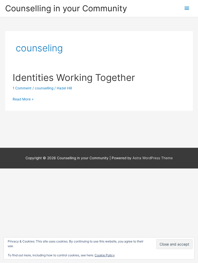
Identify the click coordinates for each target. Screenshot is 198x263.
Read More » (23, 99)
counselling (44, 88)
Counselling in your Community (66, 8)
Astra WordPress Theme (153, 158)
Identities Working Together (74, 77)
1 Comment (22, 88)
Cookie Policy (105, 255)
